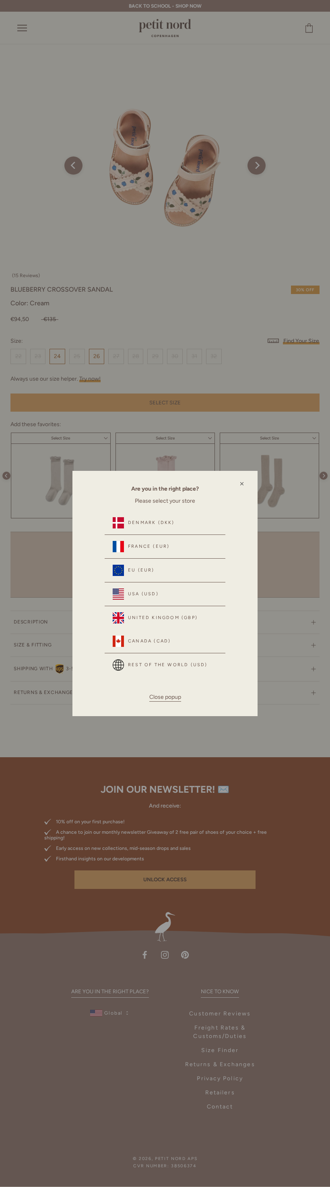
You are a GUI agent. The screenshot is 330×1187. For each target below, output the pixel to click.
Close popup (165, 697)
